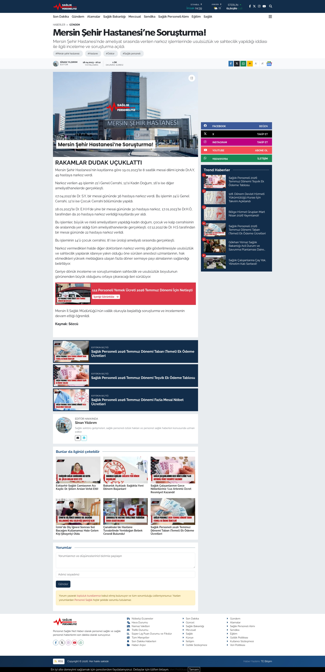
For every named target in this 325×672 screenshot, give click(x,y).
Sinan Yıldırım (86, 423)
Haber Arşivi (139, 645)
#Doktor (110, 53)
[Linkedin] (84, 438)
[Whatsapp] (81, 642)
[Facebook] (56, 642)
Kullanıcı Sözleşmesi (242, 641)
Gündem (78, 16)
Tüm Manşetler (140, 637)
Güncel (190, 622)
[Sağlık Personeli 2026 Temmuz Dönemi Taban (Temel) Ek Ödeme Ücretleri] (173, 511)
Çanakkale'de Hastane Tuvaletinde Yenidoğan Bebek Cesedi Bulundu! (123, 530)
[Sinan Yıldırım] (64, 424)
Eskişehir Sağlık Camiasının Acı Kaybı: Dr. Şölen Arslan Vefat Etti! (77, 487)
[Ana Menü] (270, 16)
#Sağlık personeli (131, 53)
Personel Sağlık (83, 599)
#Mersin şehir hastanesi (67, 53)
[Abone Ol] (269, 63)
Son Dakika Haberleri (144, 641)
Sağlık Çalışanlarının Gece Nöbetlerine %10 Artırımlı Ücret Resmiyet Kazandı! (171, 489)
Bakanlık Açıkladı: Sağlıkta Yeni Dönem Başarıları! (123, 487)
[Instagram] (68, 642)
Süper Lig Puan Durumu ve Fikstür (152, 633)
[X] (62, 642)
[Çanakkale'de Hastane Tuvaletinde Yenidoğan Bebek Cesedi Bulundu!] (125, 511)
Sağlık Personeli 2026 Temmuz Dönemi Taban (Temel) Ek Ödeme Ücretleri (172, 530)
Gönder (63, 584)
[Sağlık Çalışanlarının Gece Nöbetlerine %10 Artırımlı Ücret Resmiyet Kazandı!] (173, 469)
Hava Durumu (140, 622)
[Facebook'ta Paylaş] (231, 63)
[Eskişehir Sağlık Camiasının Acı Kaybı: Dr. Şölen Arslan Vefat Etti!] (78, 469)
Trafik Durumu (140, 629)
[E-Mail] (78, 438)
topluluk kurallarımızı (89, 595)
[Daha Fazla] (250, 63)
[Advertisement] (236, 95)
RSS (60, 661)
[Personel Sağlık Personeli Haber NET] (65, 6)
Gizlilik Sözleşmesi (196, 645)
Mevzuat (134, 16)
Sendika (149, 16)
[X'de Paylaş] (237, 63)
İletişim (190, 641)
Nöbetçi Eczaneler (142, 618)
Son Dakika (61, 16)
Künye (189, 637)
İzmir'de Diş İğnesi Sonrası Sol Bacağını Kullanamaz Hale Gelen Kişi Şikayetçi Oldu (77, 530)
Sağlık (208, 16)
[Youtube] (74, 642)
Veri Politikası (237, 645)
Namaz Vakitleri (141, 626)
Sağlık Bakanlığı (114, 16)
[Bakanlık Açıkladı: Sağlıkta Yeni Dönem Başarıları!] (125, 469)
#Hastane (93, 53)
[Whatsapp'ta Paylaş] (243, 63)
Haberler (59, 24)
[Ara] (270, 6)
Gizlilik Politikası (239, 637)
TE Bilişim (266, 661)
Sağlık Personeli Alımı (173, 16)
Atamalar (93, 16)
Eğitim (196, 16)
